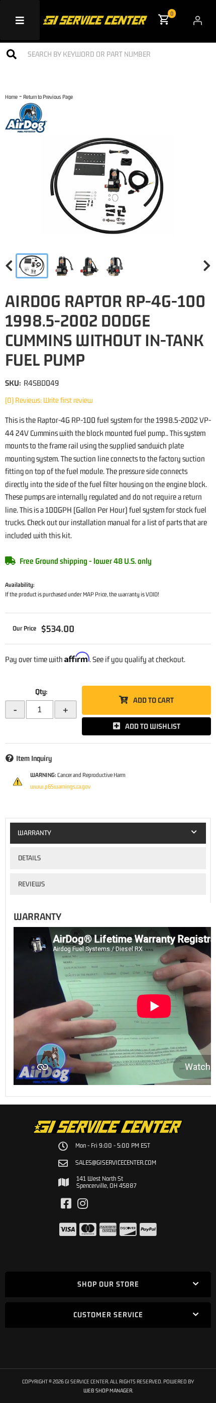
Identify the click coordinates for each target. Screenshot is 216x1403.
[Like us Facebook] (66, 1203)
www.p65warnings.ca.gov (60, 786)
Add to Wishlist (152, 726)
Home (11, 96)
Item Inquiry (34, 758)
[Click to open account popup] (197, 20)
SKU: (13, 382)
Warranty (34, 833)
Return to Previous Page (48, 96)
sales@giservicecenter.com (115, 1162)
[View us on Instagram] (82, 1203)
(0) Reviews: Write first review (49, 400)
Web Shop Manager (107, 1390)
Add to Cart (153, 700)
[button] (108, 54)
